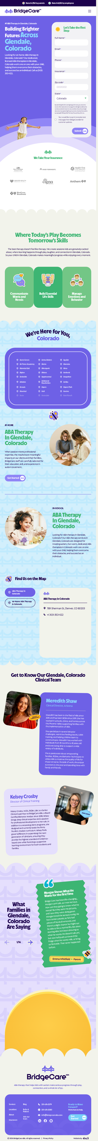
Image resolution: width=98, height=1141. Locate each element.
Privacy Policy (76, 113)
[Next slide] (30, 942)
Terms (82, 113)
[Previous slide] (6, 942)
